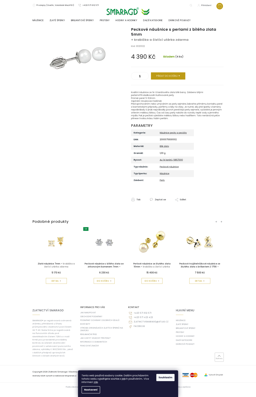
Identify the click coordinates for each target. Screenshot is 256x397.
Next (221, 221)
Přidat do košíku (167, 75)
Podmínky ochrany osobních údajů (100, 320)
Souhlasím (165, 377)
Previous (216, 221)
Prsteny (180, 332)
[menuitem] (39, 20)
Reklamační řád (88, 334)
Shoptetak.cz (70, 376)
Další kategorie (184, 340)
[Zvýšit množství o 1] (134, 76)
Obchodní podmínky (91, 316)
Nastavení (91, 389)
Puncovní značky (89, 345)
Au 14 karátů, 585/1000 (171, 159)
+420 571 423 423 (143, 317)
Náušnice (164, 173)
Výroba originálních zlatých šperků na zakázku (101, 329)
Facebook (139, 326)
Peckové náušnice (169, 166)
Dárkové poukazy (185, 344)
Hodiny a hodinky (185, 336)
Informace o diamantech (93, 342)
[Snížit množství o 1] (145, 76)
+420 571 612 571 (143, 313)
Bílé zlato (164, 146)
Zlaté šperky (182, 324)
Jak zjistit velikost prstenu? (95, 338)
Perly (162, 180)
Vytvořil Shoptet (216, 375)
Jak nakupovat (88, 312)
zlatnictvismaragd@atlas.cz (151, 321)
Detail (151, 280)
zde (96, 382)
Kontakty (85, 324)
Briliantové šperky (185, 328)
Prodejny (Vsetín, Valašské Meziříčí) (55, 5)
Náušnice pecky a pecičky (173, 132)
